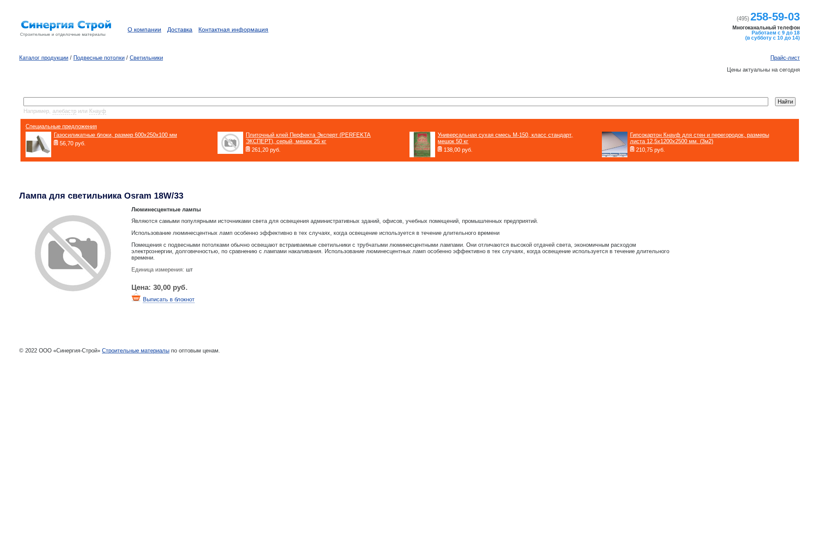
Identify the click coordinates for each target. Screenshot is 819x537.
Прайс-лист (785, 58)
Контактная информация (233, 29)
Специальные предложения (61, 126)
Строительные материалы (135, 350)
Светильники (146, 58)
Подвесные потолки (99, 58)
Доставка (179, 29)
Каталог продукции (646, 25)
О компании (144, 29)
